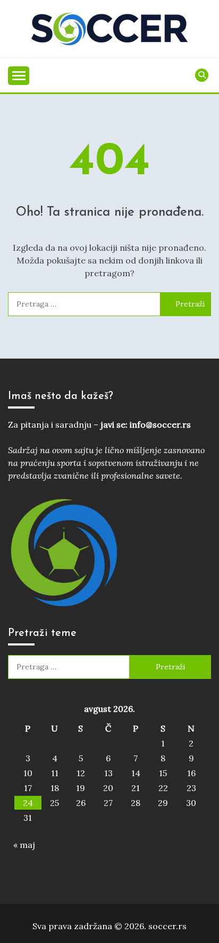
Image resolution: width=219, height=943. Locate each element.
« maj (24, 844)
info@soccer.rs (160, 424)
